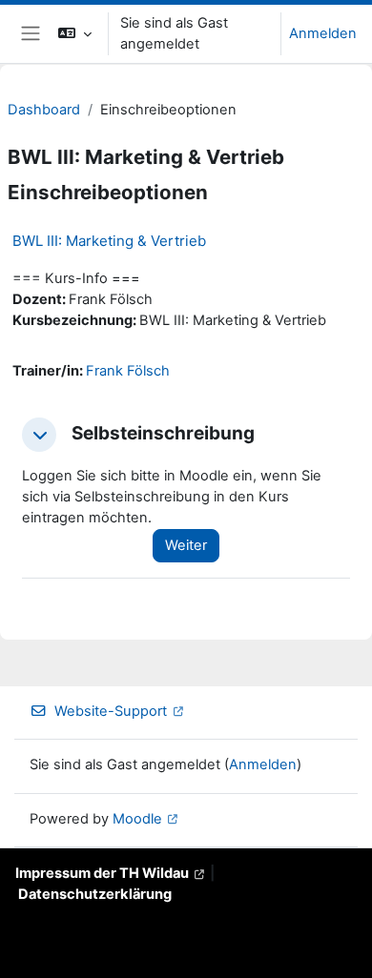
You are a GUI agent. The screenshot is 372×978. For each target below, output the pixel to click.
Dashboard (44, 109)
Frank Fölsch (128, 370)
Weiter (186, 545)
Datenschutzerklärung (95, 894)
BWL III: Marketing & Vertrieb (109, 241)
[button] (75, 34)
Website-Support (110, 711)
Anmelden (323, 33)
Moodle (137, 818)
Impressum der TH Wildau (102, 873)
